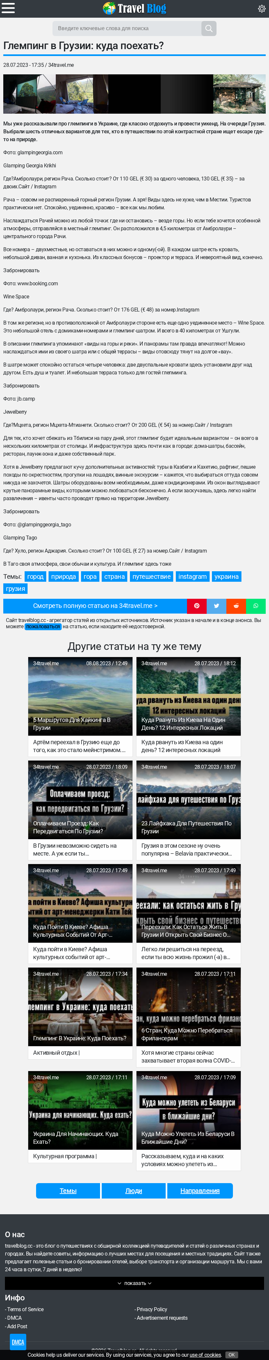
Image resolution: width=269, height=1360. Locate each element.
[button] (197, 606)
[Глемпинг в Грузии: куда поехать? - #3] (134, 94)
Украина (227, 576)
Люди (133, 1191)
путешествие (152, 576)
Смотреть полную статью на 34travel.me (93, 606)
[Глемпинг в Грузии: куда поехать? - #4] (187, 94)
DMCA (14, 1318)
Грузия (15, 589)
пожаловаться (43, 626)
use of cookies (205, 1355)
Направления (200, 1191)
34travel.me (61, 65)
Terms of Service (25, 1309)
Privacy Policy (152, 1309)
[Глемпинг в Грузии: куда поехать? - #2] (82, 94)
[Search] (209, 28)
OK (232, 1354)
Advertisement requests (162, 1318)
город (35, 576)
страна (114, 576)
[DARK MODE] (262, 9)
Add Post (17, 1326)
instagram (192, 576)
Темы (68, 1191)
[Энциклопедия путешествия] (134, 8)
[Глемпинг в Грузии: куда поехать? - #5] (239, 94)
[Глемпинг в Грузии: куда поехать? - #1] (29, 94)
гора (90, 576)
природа (63, 576)
